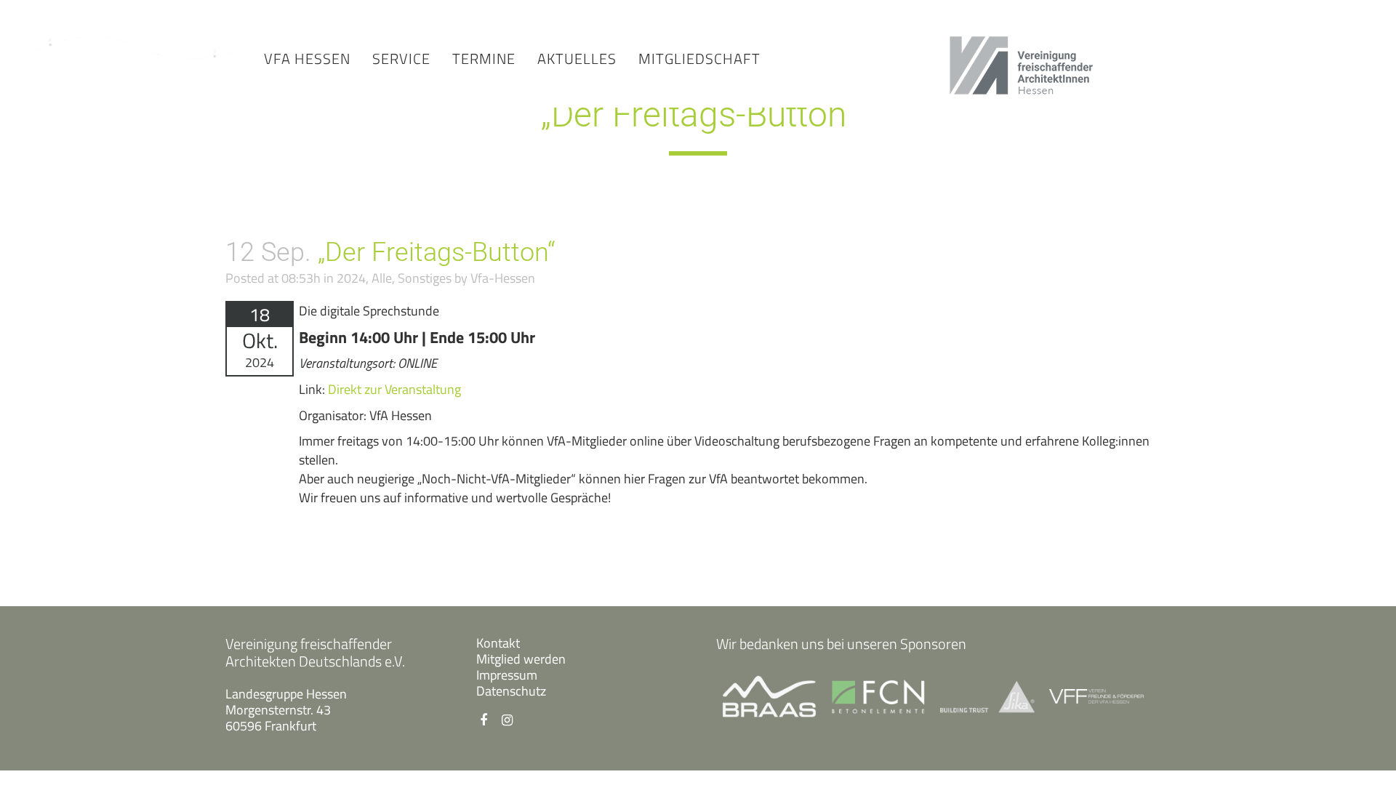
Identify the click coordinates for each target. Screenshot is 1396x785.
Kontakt (498, 643)
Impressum (506, 675)
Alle (382, 278)
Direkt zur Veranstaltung (394, 389)
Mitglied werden (521, 659)
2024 (351, 278)
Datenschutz (511, 691)
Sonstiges (425, 278)
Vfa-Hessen (502, 278)
